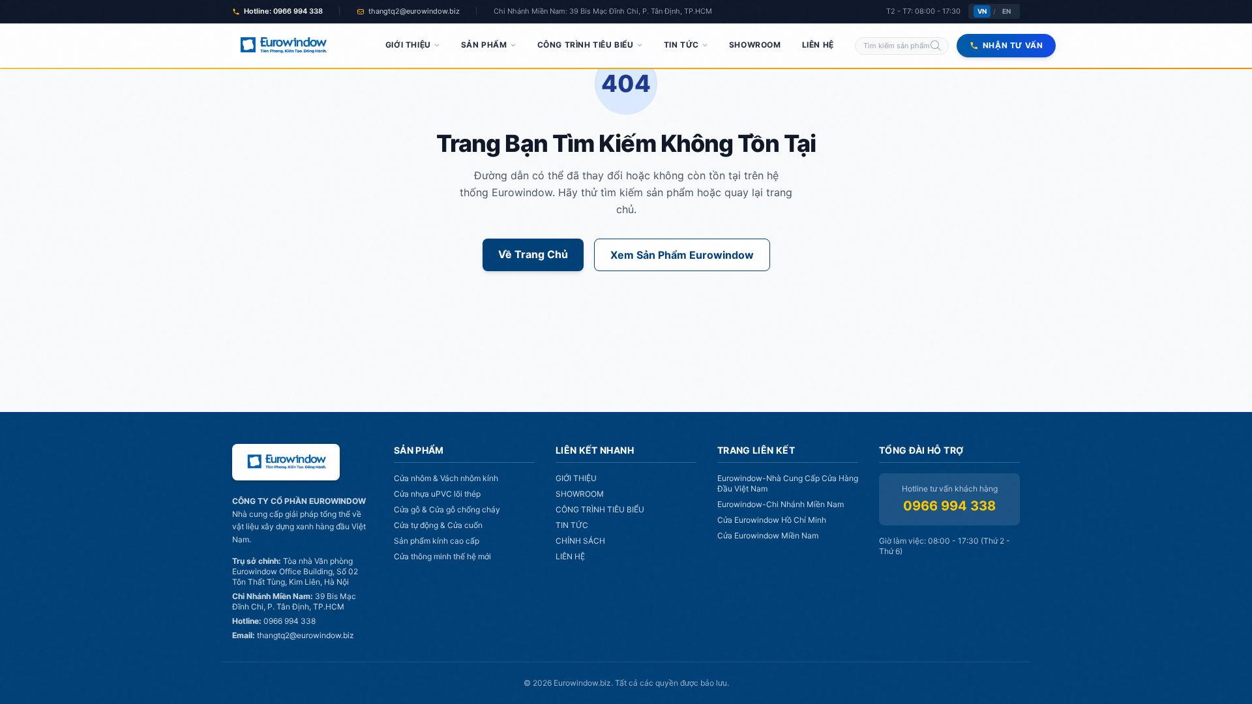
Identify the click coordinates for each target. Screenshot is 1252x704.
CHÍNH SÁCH (580, 541)
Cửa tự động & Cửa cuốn (438, 525)
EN (1006, 11)
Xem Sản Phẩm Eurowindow (682, 254)
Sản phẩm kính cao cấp (436, 541)
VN (982, 11)
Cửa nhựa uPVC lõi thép (437, 494)
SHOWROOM (755, 45)
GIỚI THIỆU (408, 45)
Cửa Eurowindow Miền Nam (767, 535)
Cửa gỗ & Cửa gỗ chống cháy (447, 509)
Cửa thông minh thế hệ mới (442, 556)
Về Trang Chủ (533, 254)
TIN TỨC (681, 45)
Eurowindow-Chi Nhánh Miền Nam (780, 504)
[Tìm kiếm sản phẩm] (935, 45)
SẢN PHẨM (484, 45)
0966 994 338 (949, 506)
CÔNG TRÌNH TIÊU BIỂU (585, 45)
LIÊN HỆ (818, 45)
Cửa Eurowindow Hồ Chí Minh (771, 520)
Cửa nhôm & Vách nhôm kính (446, 478)
